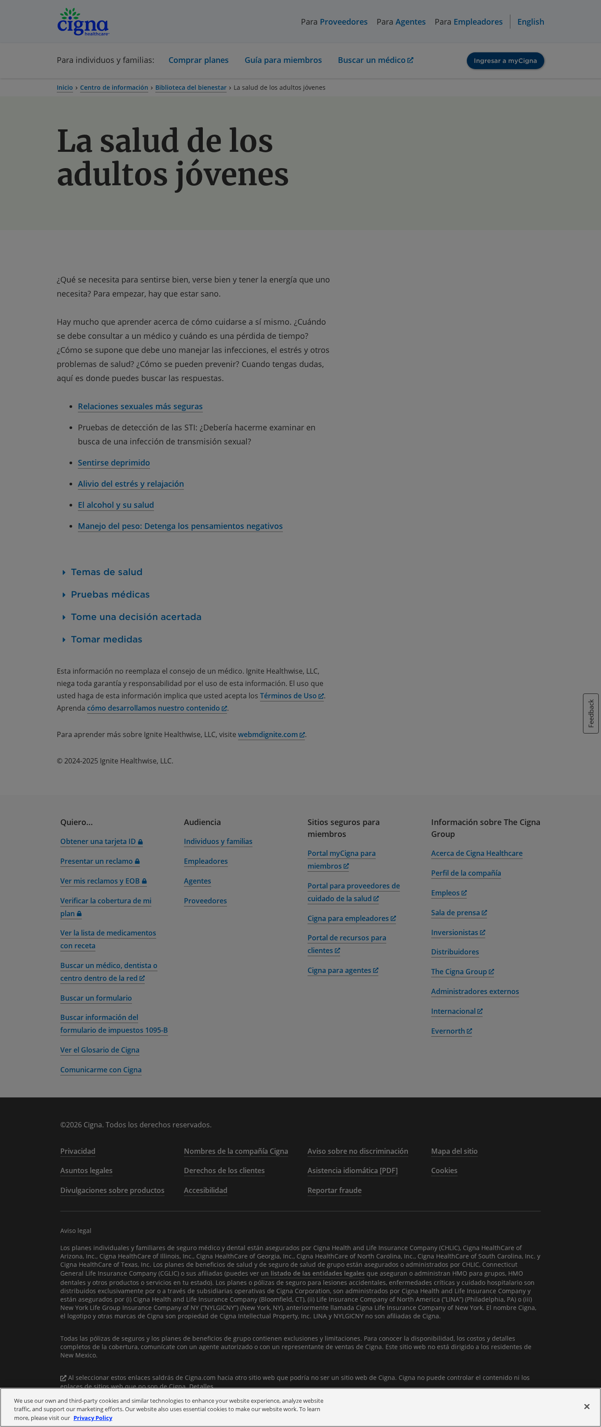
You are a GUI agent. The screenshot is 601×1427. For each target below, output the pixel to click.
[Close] (587, 1406)
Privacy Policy (92, 1418)
